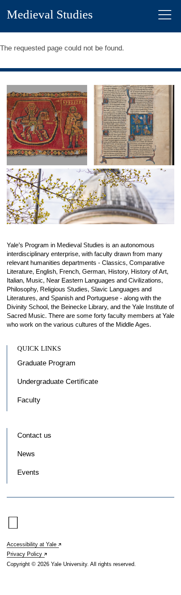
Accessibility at (34, 544)
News (26, 454)
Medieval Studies (50, 14)
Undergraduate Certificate (57, 382)
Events (28, 472)
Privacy (27, 554)
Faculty (28, 400)
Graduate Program (46, 363)
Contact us (34, 435)
